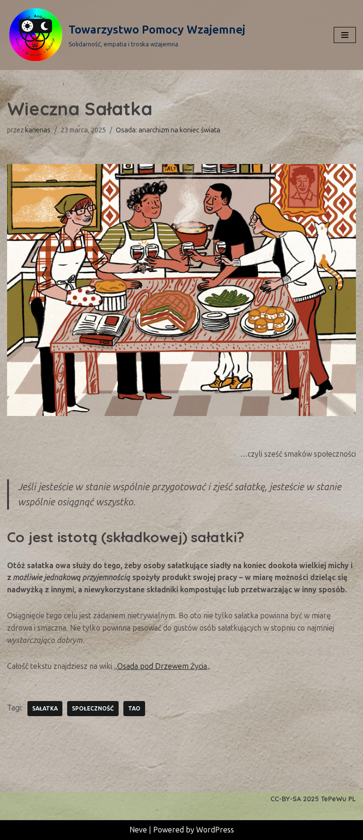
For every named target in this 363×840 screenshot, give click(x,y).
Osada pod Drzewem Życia (162, 666)
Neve (138, 829)
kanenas (38, 130)
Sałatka (45, 708)
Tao (134, 708)
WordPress (215, 829)
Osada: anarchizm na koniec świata (168, 130)
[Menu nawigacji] (345, 35)
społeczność (93, 708)
